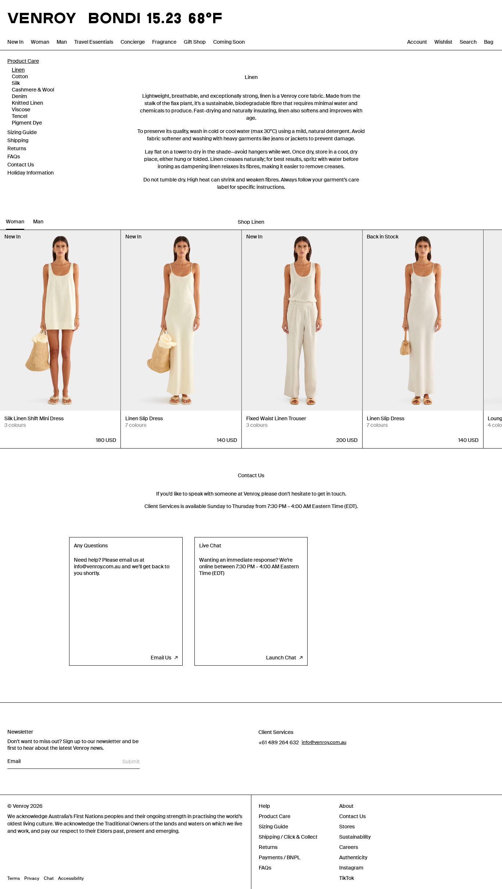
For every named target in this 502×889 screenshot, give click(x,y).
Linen (18, 69)
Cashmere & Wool (33, 89)
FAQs (13, 156)
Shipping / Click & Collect (288, 837)
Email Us (161, 657)
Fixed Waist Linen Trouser (276, 418)
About (346, 806)
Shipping (17, 140)
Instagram (351, 867)
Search (468, 42)
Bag (488, 42)
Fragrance (164, 42)
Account (417, 42)
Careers (348, 847)
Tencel (19, 116)
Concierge (133, 42)
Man (62, 42)
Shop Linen (251, 222)
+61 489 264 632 (278, 742)
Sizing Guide (22, 132)
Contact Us (20, 164)
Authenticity (353, 857)
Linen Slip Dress (144, 418)
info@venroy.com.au (324, 742)
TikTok (346, 878)
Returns (16, 148)
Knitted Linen (27, 103)
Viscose (21, 109)
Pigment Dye (27, 122)
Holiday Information (30, 172)
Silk (16, 83)
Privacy (31, 878)
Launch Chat (281, 657)
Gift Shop (195, 42)
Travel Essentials (93, 42)
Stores (347, 826)
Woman (40, 42)
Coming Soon (229, 42)
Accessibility (71, 878)
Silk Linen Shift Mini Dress (34, 418)
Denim (19, 96)
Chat (49, 878)
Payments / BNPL (279, 857)
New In (15, 42)
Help (264, 806)
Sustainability (355, 837)
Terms (13, 878)
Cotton (20, 76)
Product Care (23, 61)
